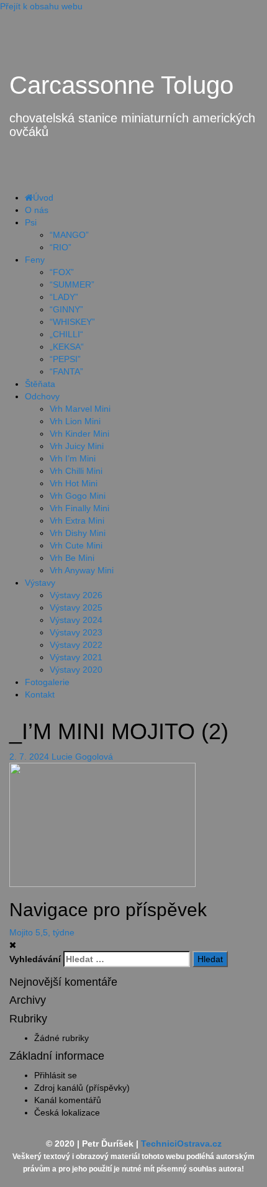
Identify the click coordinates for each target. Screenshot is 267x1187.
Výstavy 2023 (76, 632)
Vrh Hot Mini (73, 483)
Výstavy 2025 (76, 607)
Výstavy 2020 (76, 670)
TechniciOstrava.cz (181, 1143)
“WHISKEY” (72, 322)
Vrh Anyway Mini (82, 570)
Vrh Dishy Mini (78, 533)
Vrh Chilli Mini (76, 471)
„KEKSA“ (67, 347)
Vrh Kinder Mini (79, 434)
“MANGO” (69, 235)
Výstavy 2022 (76, 645)
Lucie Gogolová (82, 757)
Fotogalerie (47, 682)
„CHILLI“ (66, 334)
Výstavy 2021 (76, 657)
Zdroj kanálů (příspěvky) (82, 1088)
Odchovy (42, 396)
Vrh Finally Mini (79, 508)
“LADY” (64, 297)
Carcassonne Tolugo (121, 85)
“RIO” (60, 247)
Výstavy (40, 583)
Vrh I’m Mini (73, 458)
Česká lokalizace (67, 1112)
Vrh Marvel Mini (80, 409)
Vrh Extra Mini (77, 520)
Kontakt (40, 694)
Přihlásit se (55, 1075)
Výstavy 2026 (76, 595)
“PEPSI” (65, 359)
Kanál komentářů (67, 1100)
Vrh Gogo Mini (78, 496)
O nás (36, 210)
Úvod (43, 197)
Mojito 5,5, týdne (42, 932)
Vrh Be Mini (72, 558)
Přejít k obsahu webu (41, 6)
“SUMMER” (72, 284)
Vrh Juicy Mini (77, 446)
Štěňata (40, 384)
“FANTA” (66, 371)
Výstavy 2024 (76, 620)
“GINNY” (66, 309)
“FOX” (62, 272)
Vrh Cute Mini (76, 545)
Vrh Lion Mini (75, 421)
